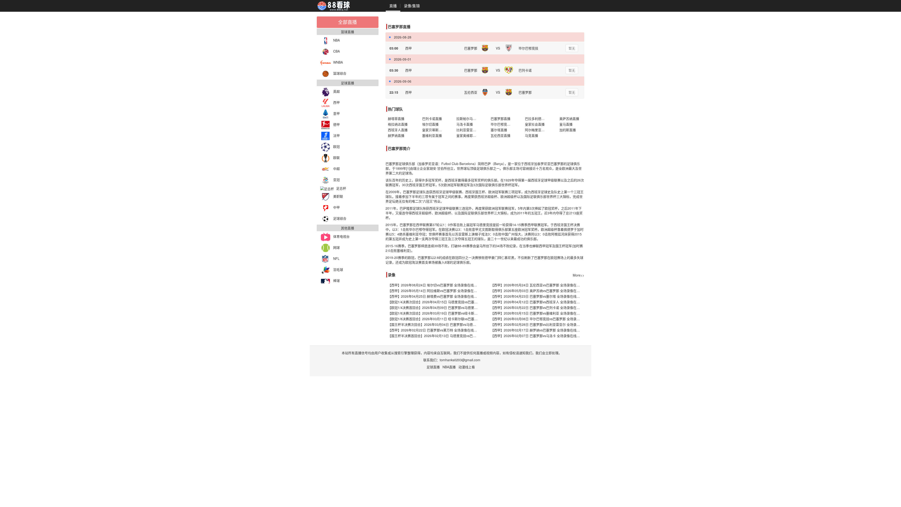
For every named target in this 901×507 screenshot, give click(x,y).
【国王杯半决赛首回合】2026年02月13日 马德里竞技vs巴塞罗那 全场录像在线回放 (434, 335)
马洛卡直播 (464, 124)
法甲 (336, 135)
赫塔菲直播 (396, 118)
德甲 (336, 124)
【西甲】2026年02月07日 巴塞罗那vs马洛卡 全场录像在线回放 (537, 335)
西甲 (336, 102)
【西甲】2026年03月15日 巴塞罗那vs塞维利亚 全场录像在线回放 (537, 313)
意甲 (336, 113)
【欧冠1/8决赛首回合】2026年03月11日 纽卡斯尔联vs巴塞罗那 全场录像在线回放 (434, 318)
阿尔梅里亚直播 (536, 129)
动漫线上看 (466, 367)
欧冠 (336, 146)
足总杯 (341, 188)
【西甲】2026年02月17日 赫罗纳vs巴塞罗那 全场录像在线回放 (537, 330)
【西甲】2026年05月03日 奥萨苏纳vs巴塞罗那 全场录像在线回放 (537, 290)
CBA (336, 51)
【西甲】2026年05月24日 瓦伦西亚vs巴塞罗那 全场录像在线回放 (537, 285)
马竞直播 (531, 135)
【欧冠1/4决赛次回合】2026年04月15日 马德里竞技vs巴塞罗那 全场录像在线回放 (434, 302)
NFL (336, 258)
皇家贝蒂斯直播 (433, 129)
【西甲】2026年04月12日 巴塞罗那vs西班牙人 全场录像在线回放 (537, 302)
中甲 (336, 207)
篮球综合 (339, 73)
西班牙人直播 (398, 129)
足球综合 (339, 218)
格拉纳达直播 (398, 124)
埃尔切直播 (430, 124)
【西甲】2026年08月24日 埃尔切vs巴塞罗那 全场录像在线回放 (434, 285)
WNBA (338, 62)
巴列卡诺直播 (432, 118)
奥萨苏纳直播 (569, 118)
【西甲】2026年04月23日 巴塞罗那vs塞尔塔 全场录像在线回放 (537, 296)
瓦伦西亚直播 (500, 135)
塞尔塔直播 (499, 129)
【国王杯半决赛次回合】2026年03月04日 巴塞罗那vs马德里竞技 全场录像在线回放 (434, 324)
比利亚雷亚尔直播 (468, 129)
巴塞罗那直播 (500, 118)
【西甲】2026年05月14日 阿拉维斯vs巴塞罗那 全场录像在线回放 (434, 290)
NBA (336, 40)
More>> (578, 275)
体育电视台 (341, 236)
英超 (336, 91)
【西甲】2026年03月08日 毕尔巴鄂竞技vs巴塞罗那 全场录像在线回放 (537, 318)
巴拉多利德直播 (536, 118)
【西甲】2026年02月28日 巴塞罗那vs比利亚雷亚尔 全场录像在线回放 (537, 324)
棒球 (336, 280)
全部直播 (347, 22)
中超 (336, 168)
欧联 (336, 157)
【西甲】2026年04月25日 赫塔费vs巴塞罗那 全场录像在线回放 (434, 296)
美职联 (338, 196)
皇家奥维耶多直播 (468, 135)
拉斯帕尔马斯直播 (468, 118)
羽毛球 (338, 269)
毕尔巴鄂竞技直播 (503, 124)
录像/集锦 (412, 5)
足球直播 (433, 367)
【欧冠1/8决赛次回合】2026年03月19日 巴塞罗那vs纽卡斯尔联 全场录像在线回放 (434, 313)
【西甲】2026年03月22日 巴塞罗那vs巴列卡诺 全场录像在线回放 (537, 307)
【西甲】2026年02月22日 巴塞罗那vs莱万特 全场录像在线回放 (434, 330)
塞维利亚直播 (432, 135)
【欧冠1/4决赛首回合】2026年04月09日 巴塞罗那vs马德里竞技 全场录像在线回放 (434, 307)
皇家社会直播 (535, 124)
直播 (393, 5)
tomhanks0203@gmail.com (460, 359)
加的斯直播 (567, 129)
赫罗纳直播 (396, 135)
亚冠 (336, 179)
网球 (336, 247)
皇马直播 (566, 124)
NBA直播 (449, 367)
